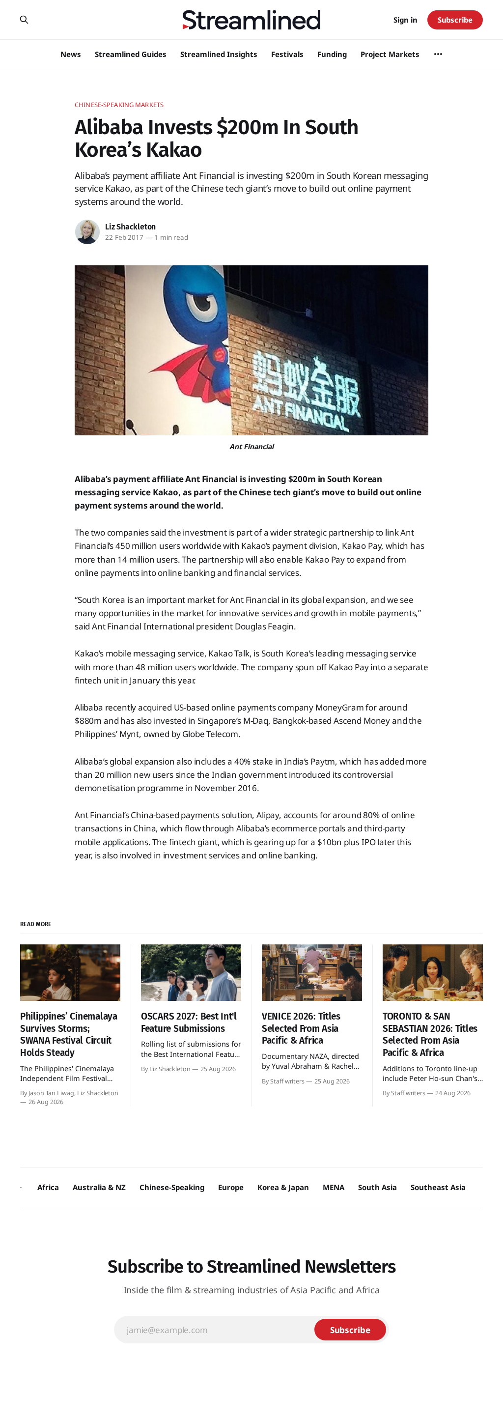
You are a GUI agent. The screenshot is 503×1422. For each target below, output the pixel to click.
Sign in (405, 20)
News (70, 54)
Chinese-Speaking (172, 1187)
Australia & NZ (99, 1187)
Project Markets (390, 54)
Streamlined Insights (218, 54)
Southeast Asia (438, 1187)
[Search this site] (24, 20)
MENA (333, 1187)
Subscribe (455, 20)
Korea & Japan (283, 1187)
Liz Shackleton (130, 226)
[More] (438, 54)
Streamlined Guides (131, 54)
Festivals (287, 54)
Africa (48, 1187)
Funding (332, 54)
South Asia (377, 1187)
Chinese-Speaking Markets (119, 104)
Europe (231, 1187)
